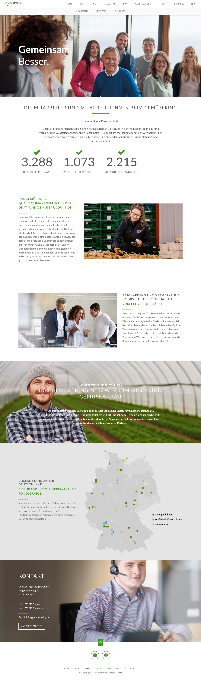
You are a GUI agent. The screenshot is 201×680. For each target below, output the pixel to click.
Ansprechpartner (31, 626)
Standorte (119, 11)
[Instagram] (106, 655)
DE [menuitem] (195, 4)
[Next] (194, 501)
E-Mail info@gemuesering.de (33, 617)
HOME (66, 668)
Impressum (112, 668)
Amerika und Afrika (103, 555)
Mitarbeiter (82, 11)
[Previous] (6, 501)
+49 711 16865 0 (33, 604)
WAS (77, 668)
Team (98, 668)
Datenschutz (130, 668)
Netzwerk (101, 11)
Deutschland (98, 555)
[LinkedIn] (95, 655)
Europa (100, 555)
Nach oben (100, 642)
